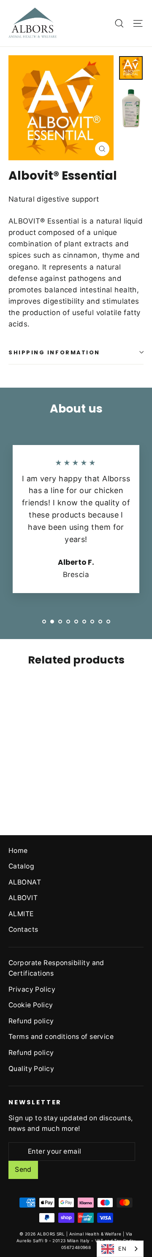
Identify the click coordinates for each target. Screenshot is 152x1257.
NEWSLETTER (35, 1102)
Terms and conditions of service (61, 1037)
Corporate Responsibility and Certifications (56, 968)
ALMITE (21, 914)
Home (18, 851)
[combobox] (120, 1249)
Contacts (23, 929)
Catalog (21, 866)
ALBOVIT (23, 898)
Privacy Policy (31, 989)
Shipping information (54, 352)
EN (122, 1248)
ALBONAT (24, 882)
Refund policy (31, 1021)
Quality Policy (31, 1069)
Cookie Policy (30, 1005)
